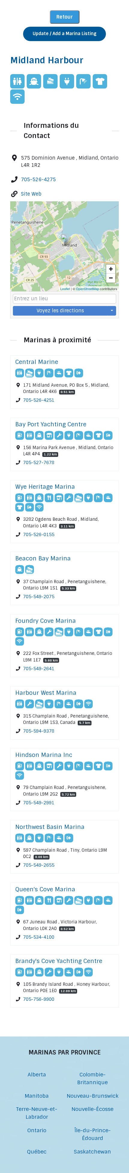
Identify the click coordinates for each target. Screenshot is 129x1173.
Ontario (36, 1130)
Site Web (31, 194)
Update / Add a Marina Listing (64, 33)
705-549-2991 (38, 803)
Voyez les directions (60, 311)
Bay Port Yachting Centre (50, 424)
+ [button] (111, 269)
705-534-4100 (38, 937)
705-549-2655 (38, 865)
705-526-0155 (38, 534)
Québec (36, 1151)
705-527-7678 (38, 462)
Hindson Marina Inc (43, 755)
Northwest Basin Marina (50, 827)
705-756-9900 (38, 999)
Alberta (37, 1074)
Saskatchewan (92, 1151)
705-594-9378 (38, 731)
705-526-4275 (38, 179)
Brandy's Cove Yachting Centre (58, 961)
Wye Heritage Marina (45, 486)
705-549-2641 (38, 668)
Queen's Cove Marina (45, 889)
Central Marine (36, 362)
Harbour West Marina (45, 693)
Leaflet (65, 288)
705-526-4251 (38, 400)
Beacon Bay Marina (43, 558)
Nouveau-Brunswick (92, 1095)
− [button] (111, 278)
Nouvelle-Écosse (92, 1109)
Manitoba (37, 1095)
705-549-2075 (38, 596)
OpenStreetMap (87, 288)
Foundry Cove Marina (45, 621)
